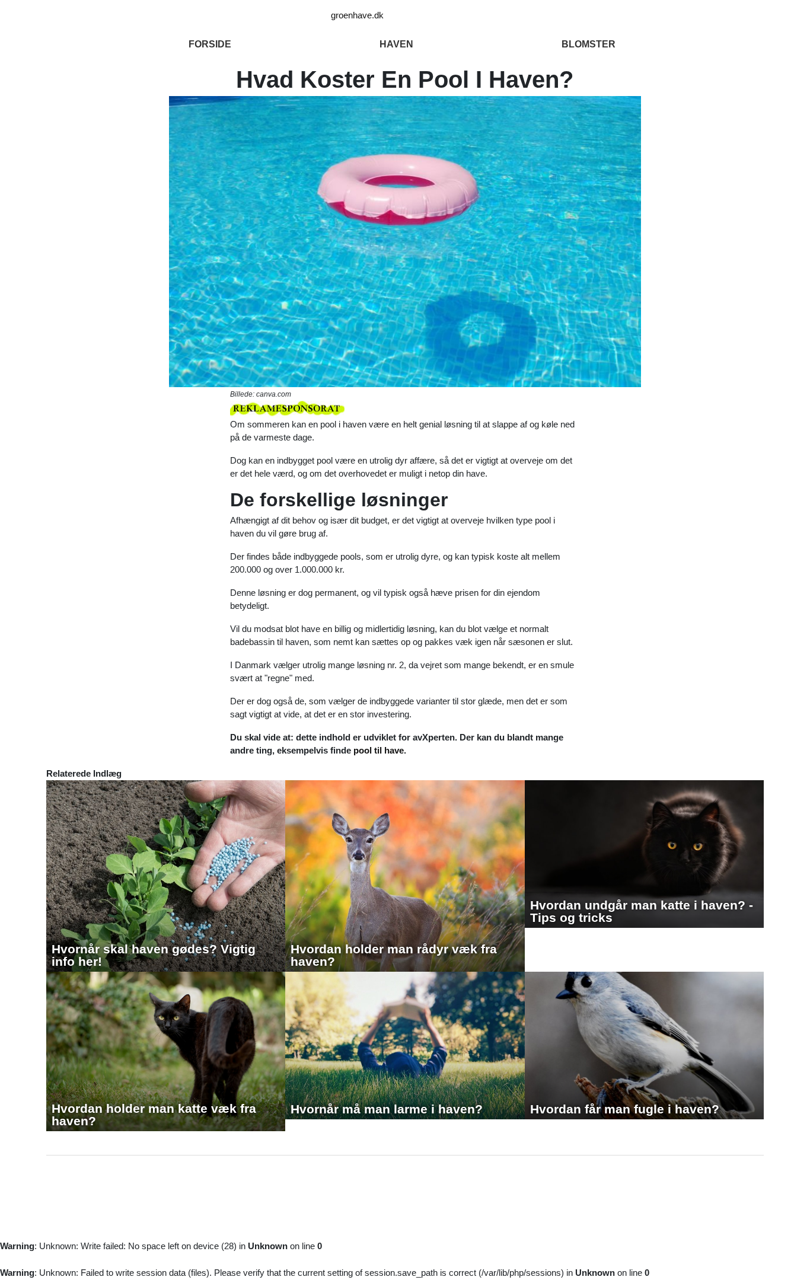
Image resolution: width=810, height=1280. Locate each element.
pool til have (378, 750)
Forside (210, 44)
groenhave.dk (357, 15)
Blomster (589, 44)
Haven (396, 44)
